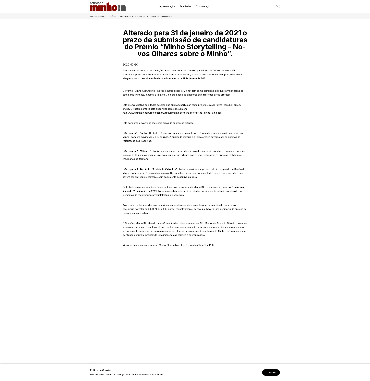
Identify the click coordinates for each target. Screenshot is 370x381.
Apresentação (167, 6)
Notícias (112, 16)
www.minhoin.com (217, 187)
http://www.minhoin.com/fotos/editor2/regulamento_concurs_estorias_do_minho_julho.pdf (172, 112)
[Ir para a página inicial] (109, 6)
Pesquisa (277, 6)
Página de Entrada (98, 16)
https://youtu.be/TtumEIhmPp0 (197, 245)
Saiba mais (157, 374)
